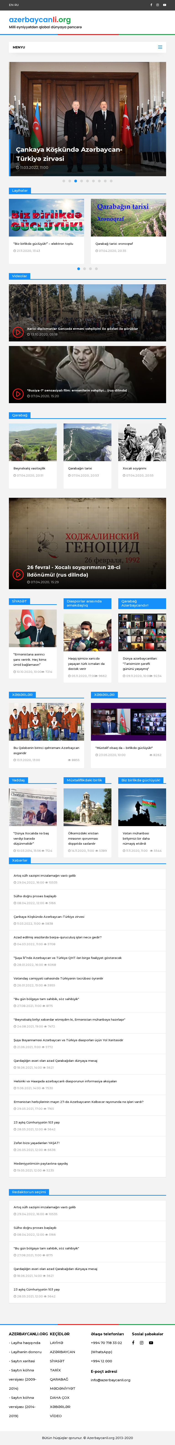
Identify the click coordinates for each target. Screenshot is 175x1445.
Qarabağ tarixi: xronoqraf (114, 243)
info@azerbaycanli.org (111, 1380)
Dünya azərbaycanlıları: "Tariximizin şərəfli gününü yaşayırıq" (140, 664)
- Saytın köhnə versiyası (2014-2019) (22, 1406)
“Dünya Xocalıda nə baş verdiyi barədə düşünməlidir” (31, 838)
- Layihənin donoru (25, 1352)
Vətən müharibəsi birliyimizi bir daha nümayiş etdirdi (136, 838)
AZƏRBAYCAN (62, 1352)
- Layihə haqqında (24, 1343)
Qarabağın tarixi (80, 468)
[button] (64, 181)
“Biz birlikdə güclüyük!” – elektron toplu (43, 243)
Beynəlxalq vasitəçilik (29, 468)
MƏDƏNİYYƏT (62, 1388)
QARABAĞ (59, 1379)
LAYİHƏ (56, 1343)
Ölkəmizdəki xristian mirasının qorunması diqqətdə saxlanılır (83, 838)
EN (11, 5)
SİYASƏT (57, 1361)
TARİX (55, 1370)
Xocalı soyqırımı (134, 468)
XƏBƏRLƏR (60, 1407)
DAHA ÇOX (59, 1397)
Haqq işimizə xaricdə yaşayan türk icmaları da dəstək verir (86, 664)
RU (16, 5)
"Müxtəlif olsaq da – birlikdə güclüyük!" (124, 748)
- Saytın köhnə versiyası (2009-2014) (22, 1379)
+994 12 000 (101, 1361)
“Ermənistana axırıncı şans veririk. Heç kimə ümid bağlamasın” (29, 659)
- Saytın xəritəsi (22, 1361)
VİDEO (56, 1416)
